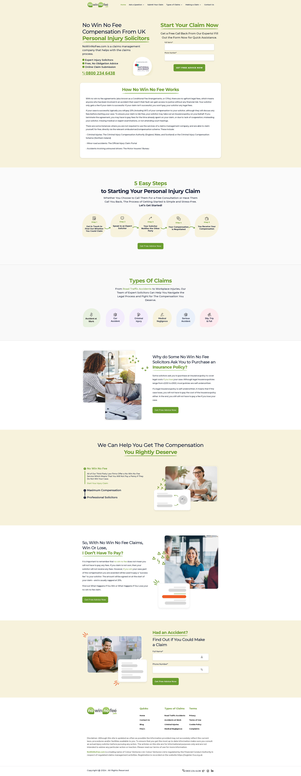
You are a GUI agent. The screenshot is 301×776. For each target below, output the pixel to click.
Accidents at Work (172, 720)
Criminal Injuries (171, 724)
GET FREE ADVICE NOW (189, 68)
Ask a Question (135, 5)
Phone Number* (170, 53)
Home (123, 5)
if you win (127, 569)
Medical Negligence (173, 729)
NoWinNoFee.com (96, 752)
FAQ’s (142, 729)
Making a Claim (192, 5)
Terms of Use (195, 720)
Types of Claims (173, 5)
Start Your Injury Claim (97, 483)
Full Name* (168, 42)
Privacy (192, 716)
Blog (142, 724)
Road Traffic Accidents (137, 288)
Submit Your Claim (155, 5)
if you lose (168, 379)
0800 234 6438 (100, 73)
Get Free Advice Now (150, 246)
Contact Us (209, 5)
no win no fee (120, 561)
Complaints (194, 729)
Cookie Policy (195, 724)
